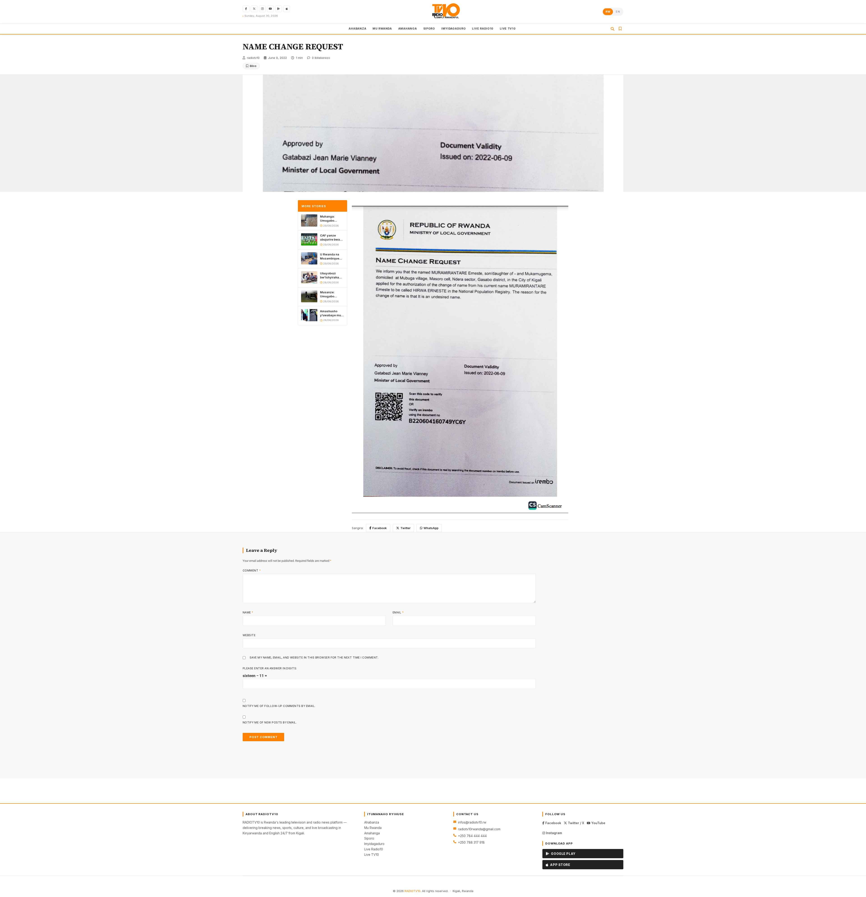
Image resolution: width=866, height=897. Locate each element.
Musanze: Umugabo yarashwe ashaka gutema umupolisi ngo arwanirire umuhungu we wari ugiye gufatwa (331, 294)
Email (398, 612)
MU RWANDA (382, 28)
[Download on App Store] (286, 8)
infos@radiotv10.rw (472, 822)
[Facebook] (246, 8)
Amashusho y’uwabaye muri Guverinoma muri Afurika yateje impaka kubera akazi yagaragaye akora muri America (331, 313)
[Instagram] (262, 8)
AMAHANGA (407, 28)
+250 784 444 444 (472, 836)
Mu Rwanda (373, 828)
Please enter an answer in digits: (270, 668)
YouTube (597, 823)
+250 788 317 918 (471, 842)
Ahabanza (371, 822)
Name (248, 612)
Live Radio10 (373, 849)
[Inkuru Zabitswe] (620, 29)
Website (249, 635)
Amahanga (372, 833)
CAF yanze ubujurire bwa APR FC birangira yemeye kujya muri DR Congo (331, 237)
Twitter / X (575, 823)
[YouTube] (270, 8)
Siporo (369, 838)
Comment (252, 570)
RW (608, 11)
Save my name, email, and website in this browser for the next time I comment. (314, 657)
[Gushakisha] (612, 29)
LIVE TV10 (508, 28)
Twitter (405, 528)
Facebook (379, 528)
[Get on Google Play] (278, 8)
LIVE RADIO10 (482, 28)
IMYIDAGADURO (453, 28)
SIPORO (429, 28)
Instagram (553, 833)
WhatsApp (431, 528)
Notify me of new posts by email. (270, 722)
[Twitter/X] (254, 8)
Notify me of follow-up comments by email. (279, 706)
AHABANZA (357, 28)
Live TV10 (371, 854)
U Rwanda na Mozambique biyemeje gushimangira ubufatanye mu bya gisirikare (331, 256)
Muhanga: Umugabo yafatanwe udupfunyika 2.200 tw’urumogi (329, 219)
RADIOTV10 (412, 891)
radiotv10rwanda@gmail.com (479, 829)
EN (618, 11)
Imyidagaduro (374, 844)
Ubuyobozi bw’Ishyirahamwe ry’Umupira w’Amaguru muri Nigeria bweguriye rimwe (332, 275)
